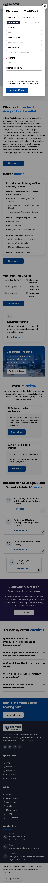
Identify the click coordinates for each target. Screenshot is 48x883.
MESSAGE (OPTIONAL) (14, 68)
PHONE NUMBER (13, 48)
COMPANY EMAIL (14, 38)
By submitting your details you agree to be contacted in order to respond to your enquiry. (23, 82)
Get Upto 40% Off (17, 90)
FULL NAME (11, 28)
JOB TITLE (11, 58)
